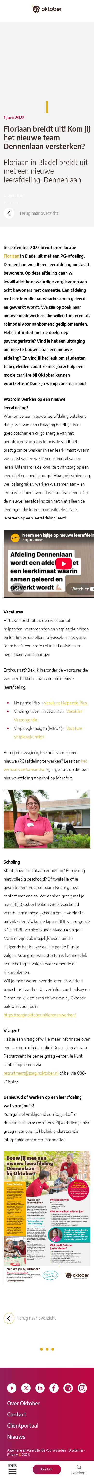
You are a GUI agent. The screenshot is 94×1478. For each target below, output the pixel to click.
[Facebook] (54, 1388)
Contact (47, 1469)
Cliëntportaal (22, 1426)
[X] (25, 1388)
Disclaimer (75, 1450)
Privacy (12, 1455)
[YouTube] (11, 1388)
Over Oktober (23, 1403)
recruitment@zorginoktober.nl (31, 1073)
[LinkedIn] (40, 1388)
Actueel (11, 203)
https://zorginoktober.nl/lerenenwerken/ (40, 1015)
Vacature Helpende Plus (66, 703)
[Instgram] (82, 1388)
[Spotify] (68, 1388)
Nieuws (16, 1437)
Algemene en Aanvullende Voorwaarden (36, 1450)
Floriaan (12, 256)
